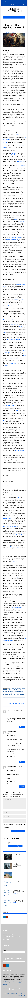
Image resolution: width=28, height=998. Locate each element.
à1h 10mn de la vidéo (20, 450)
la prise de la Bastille (18, 134)
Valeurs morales (20, 694)
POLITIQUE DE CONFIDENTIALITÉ (11, 993)
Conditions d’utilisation (19, 989)
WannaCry (6, 365)
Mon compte (20, 4)
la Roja (13, 499)
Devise (23, 688)
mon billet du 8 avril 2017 (16, 607)
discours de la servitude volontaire (13, 239)
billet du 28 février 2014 (19, 299)
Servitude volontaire (17, 693)
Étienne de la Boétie (16, 237)
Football (16, 689)
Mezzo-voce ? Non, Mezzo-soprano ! (17, 882)
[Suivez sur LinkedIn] (4, 917)
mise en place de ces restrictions (10, 292)
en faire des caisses (11, 539)
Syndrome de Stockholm (9, 694)
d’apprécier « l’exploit (10, 405)
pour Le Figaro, (6, 420)
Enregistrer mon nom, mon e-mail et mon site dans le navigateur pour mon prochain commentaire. (14, 826)
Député (19, 688)
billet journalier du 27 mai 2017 (15, 534)
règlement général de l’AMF (10, 981)
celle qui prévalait (20, 504)
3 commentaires (12, 32)
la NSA (24, 355)
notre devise (14, 153)
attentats (11, 688)
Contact (24, 4)
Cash (15, 688)
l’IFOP (21, 167)
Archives (4, 950)
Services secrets (7, 693)
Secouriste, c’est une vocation (17, 855)
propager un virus (12, 363)
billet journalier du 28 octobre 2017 (11, 526)
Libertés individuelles (8, 691)
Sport (24, 693)
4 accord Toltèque (14, 547)
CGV (24, 995)
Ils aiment (8, 1)
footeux (18, 497)
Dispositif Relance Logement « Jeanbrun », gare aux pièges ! (18, 873)
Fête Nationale (10, 689)
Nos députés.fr (17, 577)
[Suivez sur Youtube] (7, 917)
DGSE (5, 336)
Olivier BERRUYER (14, 324)
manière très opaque (14, 358)
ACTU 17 (18, 410)
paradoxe (16, 219)
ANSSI (5, 332)
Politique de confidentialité (8, 989)
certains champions (7, 518)
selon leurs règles (9, 305)
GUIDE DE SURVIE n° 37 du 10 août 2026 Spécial (18, 901)
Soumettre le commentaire (18, 830)
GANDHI (15, 561)
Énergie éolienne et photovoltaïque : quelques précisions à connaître (17, 865)
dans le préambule (21, 161)
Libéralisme (21, 689)
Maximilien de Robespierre (14, 154)
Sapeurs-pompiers (18, 691)
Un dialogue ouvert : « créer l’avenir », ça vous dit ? (18, 891)
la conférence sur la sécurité (13, 339)
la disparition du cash (18, 291)
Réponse (22, 726)
